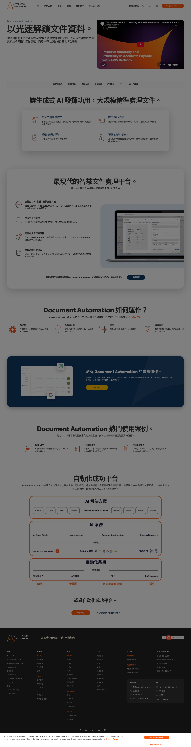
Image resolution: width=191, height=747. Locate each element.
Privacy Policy (112, 739)
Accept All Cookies (156, 737)
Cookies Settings (155, 744)
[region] (95, 740)
